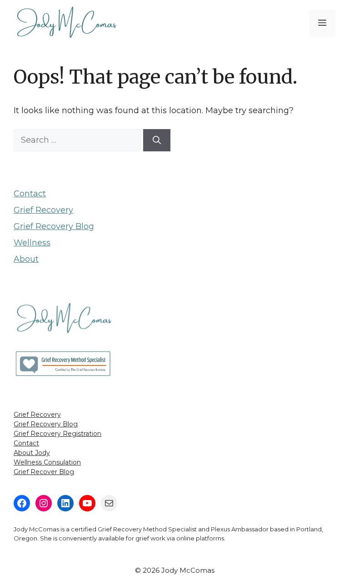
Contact (30, 194)
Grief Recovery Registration (57, 434)
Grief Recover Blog (44, 472)
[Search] (156, 140)
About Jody (32, 453)
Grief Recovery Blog (54, 226)
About (26, 259)
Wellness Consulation (47, 462)
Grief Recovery (43, 210)
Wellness (32, 243)
